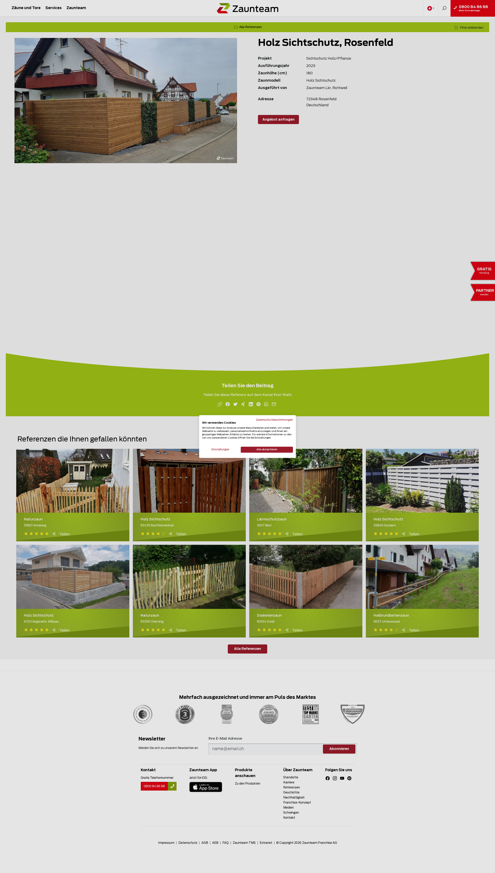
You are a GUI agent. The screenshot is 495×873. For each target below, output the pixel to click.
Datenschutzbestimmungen (274, 420)
